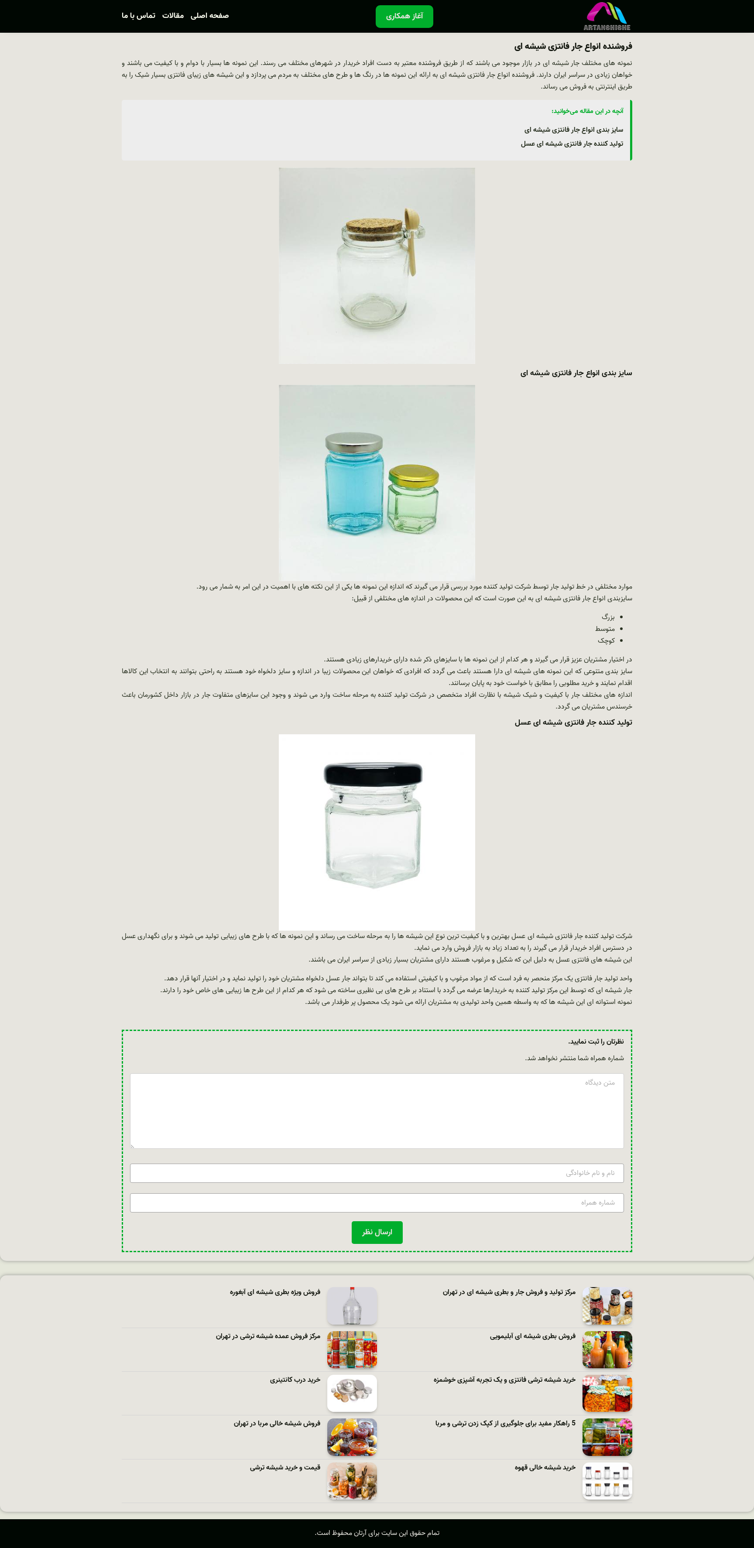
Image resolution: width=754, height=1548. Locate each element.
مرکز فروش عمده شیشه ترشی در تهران (268, 1336)
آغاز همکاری (404, 16)
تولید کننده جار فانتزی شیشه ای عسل (572, 144)
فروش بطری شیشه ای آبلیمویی (533, 1336)
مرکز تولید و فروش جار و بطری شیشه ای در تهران (509, 1292)
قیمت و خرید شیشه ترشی (285, 1467)
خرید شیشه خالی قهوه (545, 1467)
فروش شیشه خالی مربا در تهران (277, 1423)
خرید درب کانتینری (295, 1380)
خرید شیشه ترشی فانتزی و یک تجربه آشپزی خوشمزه (505, 1380)
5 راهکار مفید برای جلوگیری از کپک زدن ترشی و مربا (505, 1423)
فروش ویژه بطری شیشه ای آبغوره (275, 1292)
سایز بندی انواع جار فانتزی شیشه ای (573, 130)
